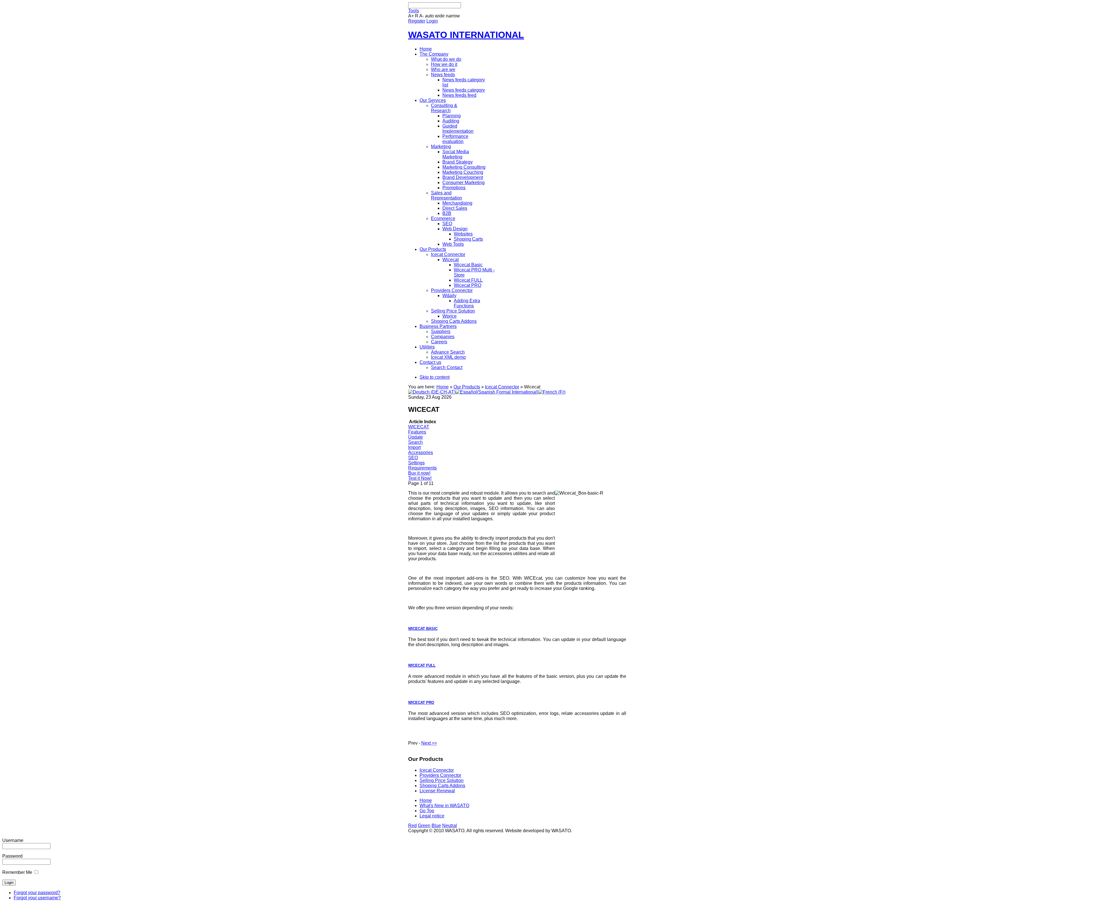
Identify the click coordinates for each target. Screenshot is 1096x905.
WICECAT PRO (421, 702)
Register (416, 21)
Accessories (420, 452)
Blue (436, 825)
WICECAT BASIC (423, 628)
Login (432, 21)
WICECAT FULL (422, 665)
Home (442, 386)
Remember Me (17, 872)
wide (440, 15)
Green (424, 825)
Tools (413, 10)
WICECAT (418, 426)
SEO (413, 457)
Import (414, 447)
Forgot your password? (37, 892)
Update (415, 437)
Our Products (467, 386)
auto (429, 15)
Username (12, 840)
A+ (411, 15)
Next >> (429, 743)
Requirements (422, 467)
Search (415, 442)
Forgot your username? (37, 897)
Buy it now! (419, 473)
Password (12, 856)
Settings (416, 462)
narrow (453, 15)
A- (421, 15)
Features (417, 432)
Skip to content (435, 377)
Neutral (449, 825)
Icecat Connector (502, 386)
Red (412, 825)
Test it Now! (420, 478)
